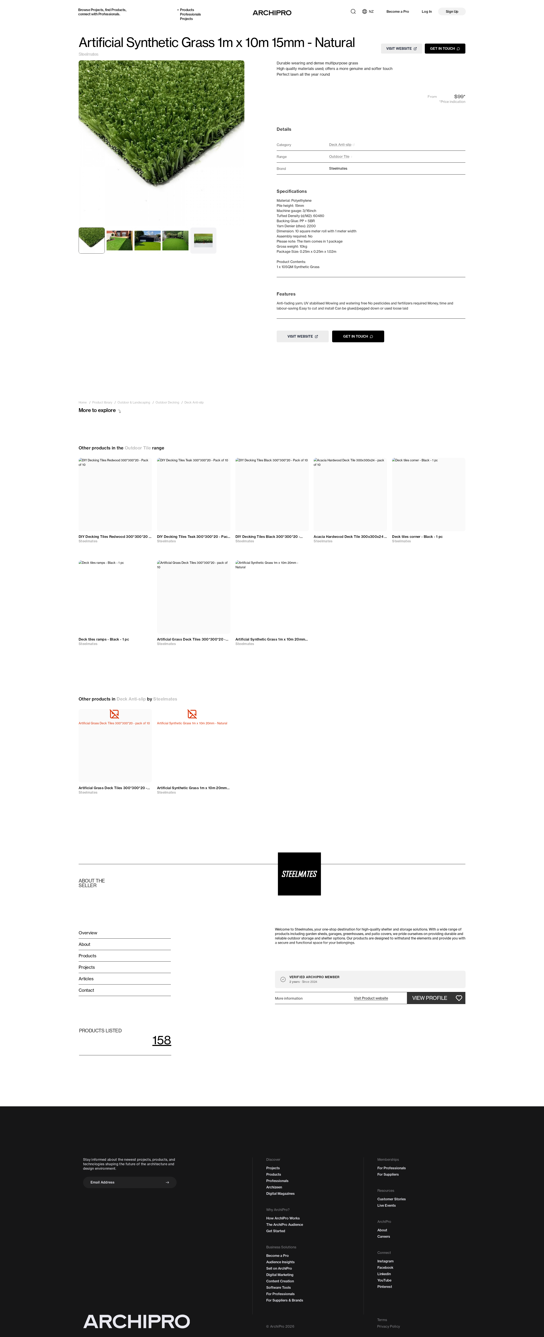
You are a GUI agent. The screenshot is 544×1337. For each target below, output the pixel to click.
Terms (382, 1320)
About (382, 1230)
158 (161, 1040)
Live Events (386, 1205)
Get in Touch (442, 48)
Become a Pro (398, 11)
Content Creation (280, 1281)
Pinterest (384, 1286)
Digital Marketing (279, 1275)
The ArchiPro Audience (284, 1224)
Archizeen (274, 1187)
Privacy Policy (388, 1326)
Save (142, 465)
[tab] (92, 240)
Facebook (385, 1267)
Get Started (275, 1231)
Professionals (108, 14)
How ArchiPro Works (283, 1218)
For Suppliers (388, 1174)
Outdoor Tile (138, 447)
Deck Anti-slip (131, 699)
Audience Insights (280, 1262)
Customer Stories (391, 1199)
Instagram (385, 1261)
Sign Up (452, 11)
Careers (383, 1236)
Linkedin (384, 1274)
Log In (427, 11)
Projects (97, 10)
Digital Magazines (280, 1193)
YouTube (384, 1280)
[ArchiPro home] (272, 12)
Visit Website (399, 48)
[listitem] (83, 402)
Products (118, 10)
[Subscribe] (167, 1182)
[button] (371, 998)
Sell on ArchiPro (279, 1268)
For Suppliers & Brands (284, 1300)
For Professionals (280, 1294)
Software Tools (278, 1287)
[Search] (353, 11)
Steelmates (88, 54)
